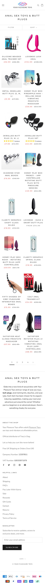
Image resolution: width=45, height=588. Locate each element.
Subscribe (12, 547)
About (5, 477)
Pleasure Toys (34, 427)
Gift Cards (7, 502)
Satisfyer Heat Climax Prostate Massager (11, 338)
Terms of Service (9, 518)
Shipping (6, 481)
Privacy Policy (8, 514)
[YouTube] (25, 464)
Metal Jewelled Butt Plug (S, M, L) (11, 93)
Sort (32, 27)
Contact (6, 506)
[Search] (38, 5)
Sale (4, 493)
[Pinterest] (20, 464)
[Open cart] (42, 5)
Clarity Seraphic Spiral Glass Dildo (33, 259)
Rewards (6, 497)
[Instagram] (14, 464)
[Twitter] (9, 464)
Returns (6, 510)
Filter (11, 27)
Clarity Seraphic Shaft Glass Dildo (12, 222)
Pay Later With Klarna (12, 489)
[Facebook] (3, 464)
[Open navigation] (3, 5)
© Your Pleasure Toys (22, 564)
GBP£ (22, 559)
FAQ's (5, 485)
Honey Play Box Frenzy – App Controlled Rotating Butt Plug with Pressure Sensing (33, 180)
